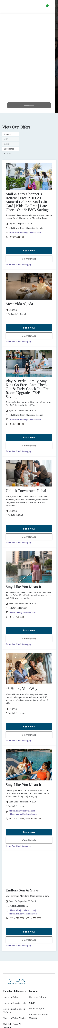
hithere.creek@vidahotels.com (22, 612)
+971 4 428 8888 (16, 617)
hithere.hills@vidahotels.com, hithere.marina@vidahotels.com (23, 812)
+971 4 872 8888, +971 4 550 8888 (25, 818)
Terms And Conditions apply (18, 264)
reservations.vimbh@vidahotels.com (25, 232)
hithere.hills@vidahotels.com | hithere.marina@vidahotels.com (23, 912)
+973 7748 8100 (16, 237)
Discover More (29, 68)
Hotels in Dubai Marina (14, 1018)
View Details (29, 258)
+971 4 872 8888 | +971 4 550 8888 (25, 918)
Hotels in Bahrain (37, 997)
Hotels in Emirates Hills (14, 1003)
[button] (10, 134)
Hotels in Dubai (10, 997)
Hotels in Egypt (36, 1008)
